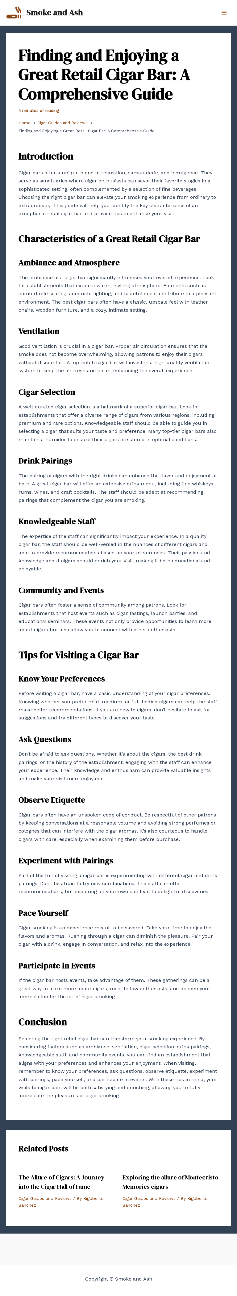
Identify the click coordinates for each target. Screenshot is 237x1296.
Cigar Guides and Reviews (45, 1198)
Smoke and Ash (55, 12)
